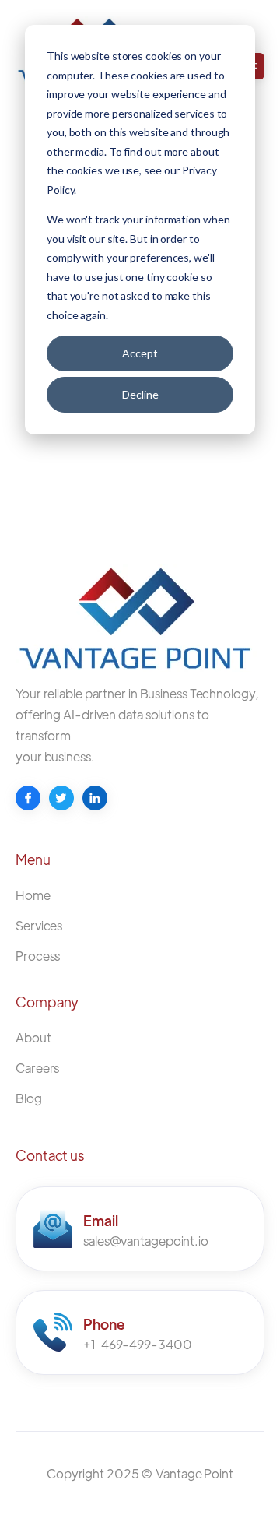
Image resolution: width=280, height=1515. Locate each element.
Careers (37, 1068)
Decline (140, 394)
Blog (29, 1098)
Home (33, 895)
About (33, 1037)
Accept (140, 353)
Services (39, 925)
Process (38, 955)
